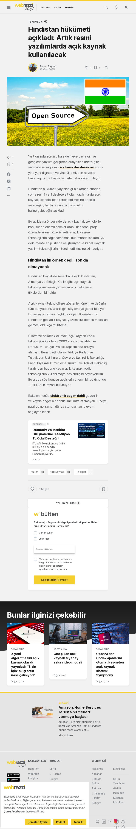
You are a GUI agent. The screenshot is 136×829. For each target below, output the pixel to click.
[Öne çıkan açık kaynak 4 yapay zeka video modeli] (68, 633)
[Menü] (8, 8)
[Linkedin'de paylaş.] (8, 188)
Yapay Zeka (17, 649)
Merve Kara (65, 735)
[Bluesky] (122, 821)
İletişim (96, 802)
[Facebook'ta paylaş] (8, 174)
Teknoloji (35, 21)
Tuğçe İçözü (17, 681)
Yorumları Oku (67, 503)
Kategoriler (45, 8)
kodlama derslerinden (77, 167)
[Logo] (24, 7)
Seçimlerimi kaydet (54, 580)
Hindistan (81, 471)
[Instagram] (116, 821)
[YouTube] (110, 821)
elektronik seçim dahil (67, 396)
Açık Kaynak (57, 471)
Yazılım (34, 471)
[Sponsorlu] (91, 430)
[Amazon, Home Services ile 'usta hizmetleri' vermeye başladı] (42, 711)
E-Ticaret (55, 773)
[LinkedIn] (103, 821)
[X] (97, 821)
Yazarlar (97, 773)
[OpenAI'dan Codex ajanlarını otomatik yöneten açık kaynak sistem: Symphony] (110, 633)
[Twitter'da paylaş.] (8, 181)
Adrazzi (36, 459)
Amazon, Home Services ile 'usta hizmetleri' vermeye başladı (79, 712)
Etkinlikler (69, 8)
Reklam (96, 788)
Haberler (33, 768)
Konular (57, 8)
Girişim (53, 778)
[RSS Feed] (122, 826)
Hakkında (97, 768)
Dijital (52, 768)
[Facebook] (116, 826)
